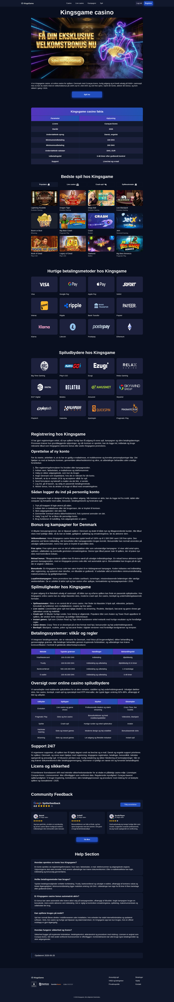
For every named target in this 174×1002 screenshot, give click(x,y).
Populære (43, 184)
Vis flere (87, 839)
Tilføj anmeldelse (130, 804)
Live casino (71, 184)
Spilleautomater (128, 184)
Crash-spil (100, 184)
